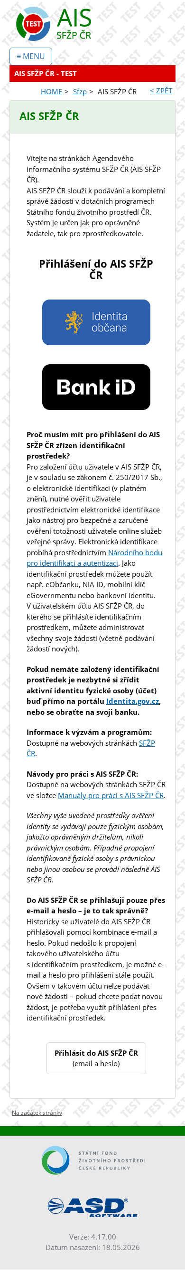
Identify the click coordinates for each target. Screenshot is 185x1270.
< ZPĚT (161, 90)
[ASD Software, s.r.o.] (92, 1207)
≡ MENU (31, 56)
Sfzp (80, 91)
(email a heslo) (96, 1058)
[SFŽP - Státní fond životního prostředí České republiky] (92, 1160)
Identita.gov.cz (132, 701)
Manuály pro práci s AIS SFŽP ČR (111, 795)
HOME (51, 91)
